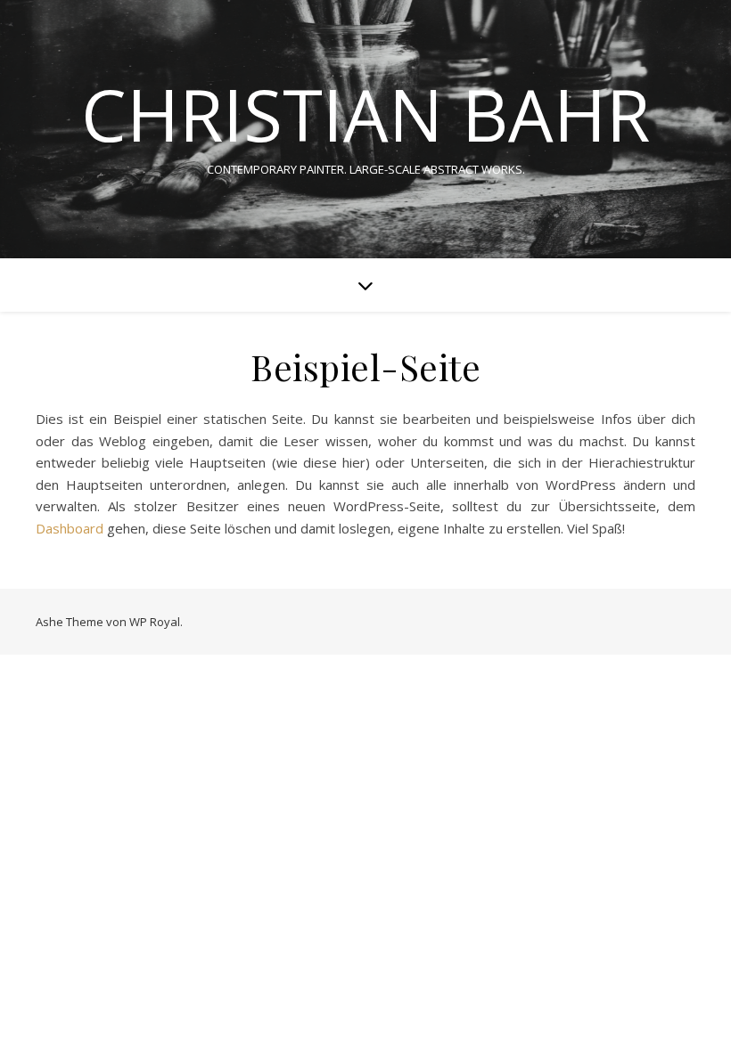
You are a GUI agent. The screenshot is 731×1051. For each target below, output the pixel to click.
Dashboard (69, 528)
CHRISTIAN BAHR (365, 114)
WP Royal (154, 622)
